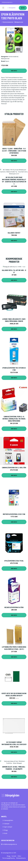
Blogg (6, 830)
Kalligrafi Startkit (14, 233)
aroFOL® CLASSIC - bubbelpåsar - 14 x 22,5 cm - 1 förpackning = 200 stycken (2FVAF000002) (14, 151)
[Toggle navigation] (3, 7)
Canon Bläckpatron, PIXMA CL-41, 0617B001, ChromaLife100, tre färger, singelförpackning (14, 419)
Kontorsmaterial (8, 22)
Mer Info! (14, 70)
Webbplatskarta (21, 858)
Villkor (19, 856)
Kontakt (14, 856)
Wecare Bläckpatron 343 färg (14, 607)
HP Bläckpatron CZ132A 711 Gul (14, 561)
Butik (23, 8)
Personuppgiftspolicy (8, 858)
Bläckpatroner (19, 22)
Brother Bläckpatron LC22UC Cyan (14, 514)
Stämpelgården (8, 820)
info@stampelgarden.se (7, 2)
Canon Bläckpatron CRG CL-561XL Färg (14, 467)
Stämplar (6, 823)
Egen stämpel (8, 827)
